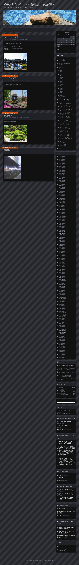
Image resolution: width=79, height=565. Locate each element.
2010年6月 (61, 255)
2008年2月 (61, 293)
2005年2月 (61, 343)
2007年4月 (61, 307)
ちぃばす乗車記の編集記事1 (65, 498)
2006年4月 (61, 323)
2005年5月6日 (14, 34)
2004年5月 (61, 351)
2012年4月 (61, 227)
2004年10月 (61, 347)
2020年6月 (61, 160)
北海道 (61, 71)
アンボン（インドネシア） (65, 106)
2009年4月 (61, 273)
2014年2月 (61, 197)
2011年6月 (61, 238)
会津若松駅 (60, 477)
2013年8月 (61, 205)
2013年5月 (61, 209)
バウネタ (60, 66)
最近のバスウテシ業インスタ (65, 490)
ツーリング (61, 61)
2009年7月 (61, 269)
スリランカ (62, 119)
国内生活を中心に (62, 96)
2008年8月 (61, 284)
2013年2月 (61, 213)
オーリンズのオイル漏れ (64, 421)
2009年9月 (61, 266)
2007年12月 (61, 296)
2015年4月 (61, 184)
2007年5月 (61, 305)
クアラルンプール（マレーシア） (67, 109)
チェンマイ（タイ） (64, 120)
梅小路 (18, 39)
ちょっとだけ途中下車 (64, 471)
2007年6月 (61, 304)
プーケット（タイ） (64, 131)
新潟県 (61, 81)
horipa (8, 34)
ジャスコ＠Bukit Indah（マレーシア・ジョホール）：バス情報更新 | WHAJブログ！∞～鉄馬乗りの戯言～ (66, 368)
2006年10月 (61, 315)
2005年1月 (61, 344)
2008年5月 (61, 289)
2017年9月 (61, 167)
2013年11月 (61, 201)
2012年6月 (61, 224)
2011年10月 (61, 234)
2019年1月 (61, 163)
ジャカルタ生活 (63, 145)
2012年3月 (61, 229)
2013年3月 (61, 212)
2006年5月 (61, 322)
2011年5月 (61, 240)
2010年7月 (61, 254)
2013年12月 (61, 199)
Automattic (51, 560)
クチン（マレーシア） (64, 110)
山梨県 (61, 78)
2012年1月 (61, 231)
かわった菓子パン (62, 372)
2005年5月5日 (14, 113)
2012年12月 (61, 216)
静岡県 (61, 95)
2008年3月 (61, 291)
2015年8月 (61, 181)
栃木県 (61, 82)
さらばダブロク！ (62, 376)
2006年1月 (61, 328)
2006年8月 (61, 318)
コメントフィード (62, 549)
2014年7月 (61, 190)
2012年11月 (61, 217)
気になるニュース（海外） (64, 100)
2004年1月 (61, 357)
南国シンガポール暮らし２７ (65, 413)
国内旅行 (60, 68)
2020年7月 (61, 159)
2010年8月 (61, 252)
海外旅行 (60, 102)
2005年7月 (61, 336)
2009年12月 (61, 262)
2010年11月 (61, 248)
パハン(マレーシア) (64, 130)
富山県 (61, 75)
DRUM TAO (60, 429)
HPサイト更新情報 (62, 59)
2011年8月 (61, 236)
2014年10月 (61, 187)
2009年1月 (61, 277)
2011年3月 (61, 243)
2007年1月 (61, 311)
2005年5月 (61, 339)
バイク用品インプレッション (65, 63)
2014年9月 (61, 188)
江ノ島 (59, 475)
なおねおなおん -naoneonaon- (66, 418)
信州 (58, 480)
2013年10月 (61, 202)
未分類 (60, 98)
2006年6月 (61, 321)
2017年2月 (61, 170)
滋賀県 (61, 85)
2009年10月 (61, 265)
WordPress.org (62, 550)
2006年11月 (61, 314)
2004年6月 (61, 350)
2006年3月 (61, 325)
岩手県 (61, 80)
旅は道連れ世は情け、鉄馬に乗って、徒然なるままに (19, 7)
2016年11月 (61, 173)
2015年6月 (61, 183)
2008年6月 (61, 287)
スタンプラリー (62, 60)
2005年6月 (61, 337)
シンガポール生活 (63, 144)
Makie (68, 375)
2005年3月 (61, 342)
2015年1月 (61, 185)
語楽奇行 (60, 148)
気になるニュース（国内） (64, 99)
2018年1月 (61, 164)
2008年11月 (61, 280)
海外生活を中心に (62, 142)
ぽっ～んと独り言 (63, 505)
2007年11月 (61, 297)
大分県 (61, 73)
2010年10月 (61, 250)
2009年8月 (61, 268)
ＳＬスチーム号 (11, 37)
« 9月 (58, 49)
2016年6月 (61, 176)
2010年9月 (61, 251)
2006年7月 (61, 319)
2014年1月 (61, 198)
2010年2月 (61, 259)
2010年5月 (61, 256)
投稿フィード (61, 547)
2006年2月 (61, 326)
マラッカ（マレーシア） (65, 137)
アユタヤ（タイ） (63, 105)
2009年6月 (61, 270)
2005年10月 (61, 332)
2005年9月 (61, 333)
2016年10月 (61, 174)
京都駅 (7, 150)
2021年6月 (61, 157)
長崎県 (61, 91)
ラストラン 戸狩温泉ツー (64, 425)
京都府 (9, 39)
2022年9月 (61, 156)
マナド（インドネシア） (65, 135)
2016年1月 (61, 178)
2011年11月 (61, 233)
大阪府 (61, 74)
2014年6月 (61, 191)
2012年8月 (61, 222)
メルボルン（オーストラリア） (66, 138)
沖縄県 (61, 84)
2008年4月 (61, 290)
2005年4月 (61, 340)
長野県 (61, 92)
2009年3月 (61, 275)
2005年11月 (61, 330)
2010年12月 (61, 247)
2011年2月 (61, 244)
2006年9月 (61, 316)
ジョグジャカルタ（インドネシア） (67, 114)
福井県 (61, 87)
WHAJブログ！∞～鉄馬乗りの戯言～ (30, 4)
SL (16, 39)
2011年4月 (61, 241)
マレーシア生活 (63, 146)
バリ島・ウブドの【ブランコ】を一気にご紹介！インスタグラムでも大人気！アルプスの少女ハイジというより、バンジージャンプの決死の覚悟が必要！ (66, 461)
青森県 (61, 94)
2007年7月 (61, 302)
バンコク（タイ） (63, 127)
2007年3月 (61, 308)
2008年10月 (61, 282)
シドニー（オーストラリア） (66, 112)
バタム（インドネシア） (65, 124)
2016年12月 (61, 171)
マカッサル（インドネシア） (66, 134)
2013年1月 (61, 215)
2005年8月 (61, 335)
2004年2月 (61, 355)
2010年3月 (61, 258)
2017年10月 (61, 166)
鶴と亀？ (8, 116)
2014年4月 (61, 194)
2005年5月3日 (14, 147)
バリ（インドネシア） (64, 126)
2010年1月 (61, 261)
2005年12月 (61, 329)
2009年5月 (61, 272)
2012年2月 (61, 230)
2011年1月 (61, 245)
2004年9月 (61, 349)
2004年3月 (61, 354)
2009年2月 (61, 276)
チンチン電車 (10, 78)
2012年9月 (61, 220)
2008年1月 (61, 294)
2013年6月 (61, 208)
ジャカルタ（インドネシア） (66, 113)
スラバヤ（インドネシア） (65, 117)
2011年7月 (61, 237)
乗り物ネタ (61, 67)
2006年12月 (61, 312)
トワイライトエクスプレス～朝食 (66, 378)
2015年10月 (61, 180)
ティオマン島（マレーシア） (66, 121)
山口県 (61, 77)
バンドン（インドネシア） (65, 128)
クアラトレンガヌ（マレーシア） (67, 107)
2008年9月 (61, 283)
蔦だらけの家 (61, 508)
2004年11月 (61, 346)
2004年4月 (61, 353)
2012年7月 (61, 223)
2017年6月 (61, 169)
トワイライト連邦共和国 (65, 486)
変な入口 (59, 515)
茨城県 (61, 89)
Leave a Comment (24, 39)
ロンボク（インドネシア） (65, 140)
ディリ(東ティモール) (64, 123)
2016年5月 (61, 177)
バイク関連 (61, 64)
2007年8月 (61, 301)
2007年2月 (61, 309)
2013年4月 (61, 210)
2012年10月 (61, 219)
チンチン (17, 80)
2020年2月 (61, 162)
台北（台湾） (62, 141)
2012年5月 (61, 226)
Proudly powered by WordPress (32, 560)
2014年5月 (61, 192)
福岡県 (61, 88)
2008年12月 (61, 279)
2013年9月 (61, 203)
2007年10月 (61, 298)
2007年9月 (61, 300)
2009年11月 (61, 263)
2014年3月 (61, 195)
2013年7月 (61, 206)
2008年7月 (61, 286)
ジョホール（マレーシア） (65, 116)
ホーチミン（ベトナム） (65, 133)
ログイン (60, 546)
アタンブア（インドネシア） (66, 103)
